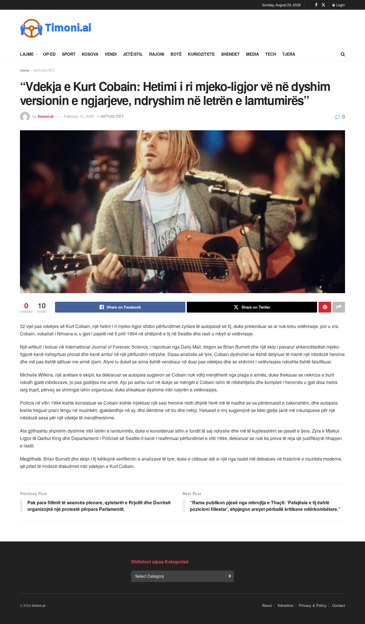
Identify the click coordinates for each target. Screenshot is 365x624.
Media (252, 54)
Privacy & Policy (313, 605)
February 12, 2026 (79, 116)
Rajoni (156, 54)
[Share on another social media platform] (338, 307)
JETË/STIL (133, 54)
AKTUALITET (44, 70)
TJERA (288, 54)
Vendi (111, 54)
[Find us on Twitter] (323, 5)
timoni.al (45, 116)
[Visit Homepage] (55, 28)
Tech (270, 54)
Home (24, 70)
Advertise (285, 605)
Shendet (230, 54)
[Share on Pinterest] (325, 307)
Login (340, 4)
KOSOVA (90, 54)
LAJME (27, 54)
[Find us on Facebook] (316, 5)
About (267, 605)
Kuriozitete (201, 54)
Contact (338, 605)
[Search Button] (343, 54)
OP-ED (49, 54)
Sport (69, 54)
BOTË (176, 54)
